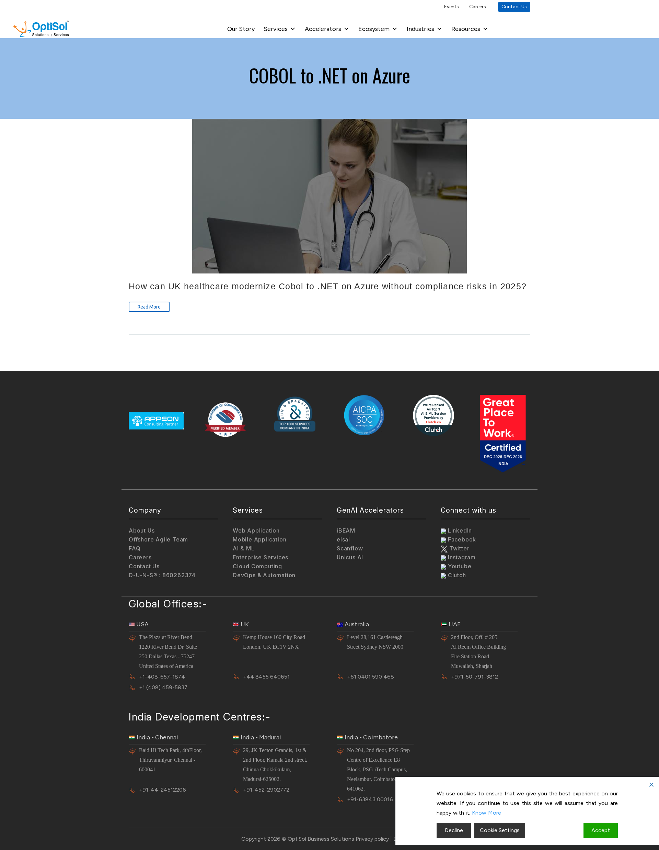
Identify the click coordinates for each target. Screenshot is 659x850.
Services (276, 29)
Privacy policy (372, 839)
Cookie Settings (500, 830)
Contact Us (514, 7)
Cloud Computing (257, 566)
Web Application (256, 530)
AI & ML (244, 548)
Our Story (241, 29)
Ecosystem (374, 29)
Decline (454, 830)
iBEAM (346, 530)
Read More (149, 307)
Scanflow (350, 548)
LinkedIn (459, 530)
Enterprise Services (260, 557)
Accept (600, 830)
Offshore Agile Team (158, 539)
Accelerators (323, 29)
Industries (420, 29)
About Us (141, 530)
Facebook (461, 539)
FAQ (134, 548)
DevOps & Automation (264, 575)
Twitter (458, 548)
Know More (486, 812)
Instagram (461, 557)
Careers (477, 7)
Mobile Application (259, 539)
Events (451, 7)
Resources (465, 29)
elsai (343, 539)
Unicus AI (350, 557)
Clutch (456, 575)
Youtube (458, 566)
